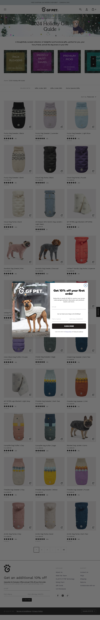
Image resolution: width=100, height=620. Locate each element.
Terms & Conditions (78, 331)
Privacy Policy (68, 331)
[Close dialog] (85, 285)
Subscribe (69, 326)
